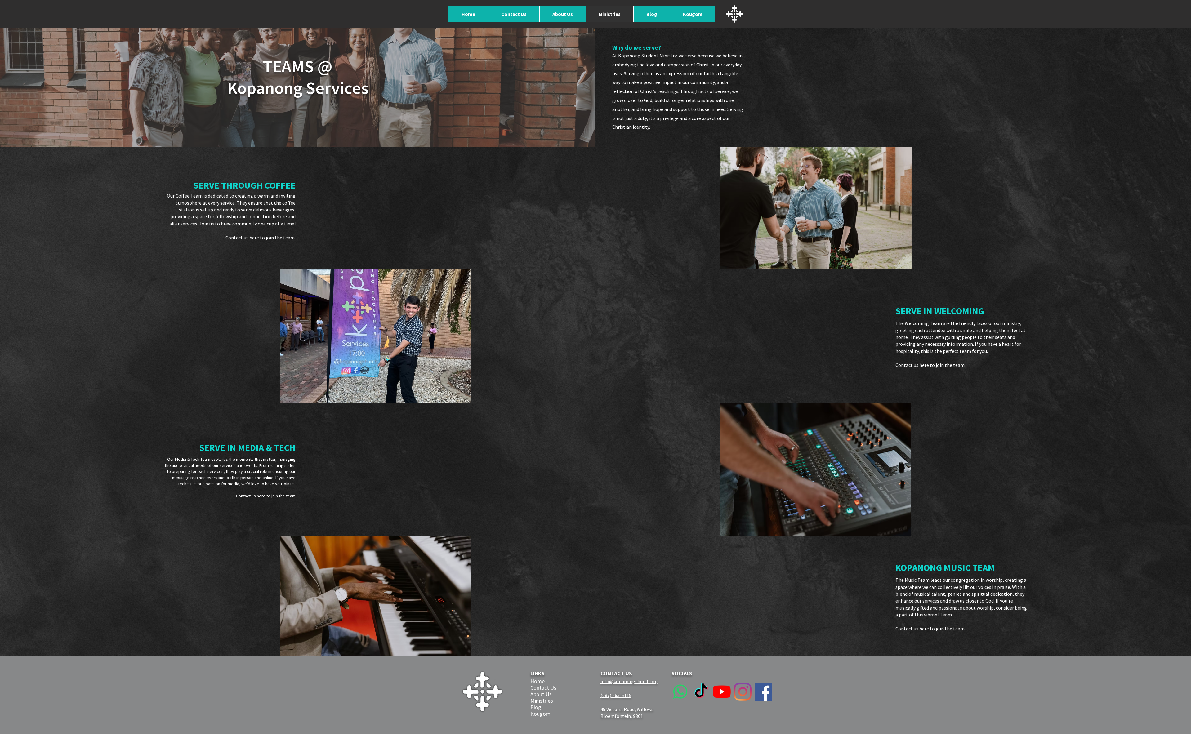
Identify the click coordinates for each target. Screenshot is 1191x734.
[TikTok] (701, 692)
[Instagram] (743, 692)
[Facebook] (763, 692)
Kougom (540, 713)
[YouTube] (722, 692)
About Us (541, 694)
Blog (535, 707)
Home (537, 681)
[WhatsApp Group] (680, 692)
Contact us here (242, 237)
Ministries (541, 700)
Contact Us (543, 687)
